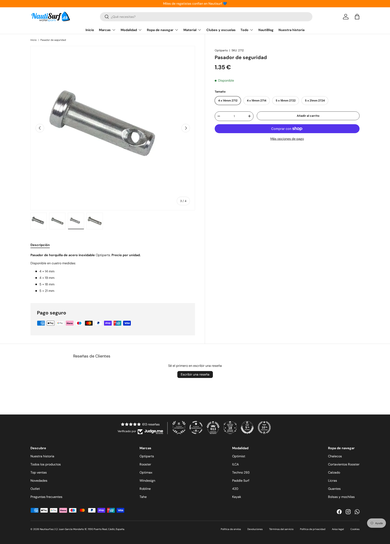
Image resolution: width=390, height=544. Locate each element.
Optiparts (221, 50)
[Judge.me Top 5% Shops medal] (247, 427)
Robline (145, 489)
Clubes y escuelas (221, 30)
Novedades (38, 480)
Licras (332, 480)
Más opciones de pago (287, 139)
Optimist (238, 456)
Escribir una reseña (195, 374)
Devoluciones (255, 529)
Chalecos (335, 456)
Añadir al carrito (308, 116)
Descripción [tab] (40, 245)
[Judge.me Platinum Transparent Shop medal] (196, 427)
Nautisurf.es (47, 529)
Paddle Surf (240, 480)
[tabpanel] (112, 273)
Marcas (105, 30)
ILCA (235, 464)
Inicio (90, 30)
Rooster (145, 464)
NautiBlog (266, 30)
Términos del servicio (281, 529)
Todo (244, 30)
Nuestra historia (291, 30)
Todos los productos (45, 464)
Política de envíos (231, 529)
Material (189, 30)
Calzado (334, 472)
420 (235, 489)
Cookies (355, 529)
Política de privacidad (312, 529)
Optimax (146, 472)
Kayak (236, 497)
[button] (357, 16)
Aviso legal (338, 529)
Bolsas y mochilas (341, 497)
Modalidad (129, 30)
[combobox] (206, 16)
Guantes (334, 489)
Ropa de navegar (160, 30)
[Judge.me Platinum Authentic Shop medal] (178, 427)
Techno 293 (240, 472)
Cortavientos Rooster (344, 464)
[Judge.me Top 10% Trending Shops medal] (264, 427)
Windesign (147, 480)
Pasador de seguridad (53, 40)
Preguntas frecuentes (46, 497)
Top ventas (38, 472)
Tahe (143, 497)
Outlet (35, 489)
